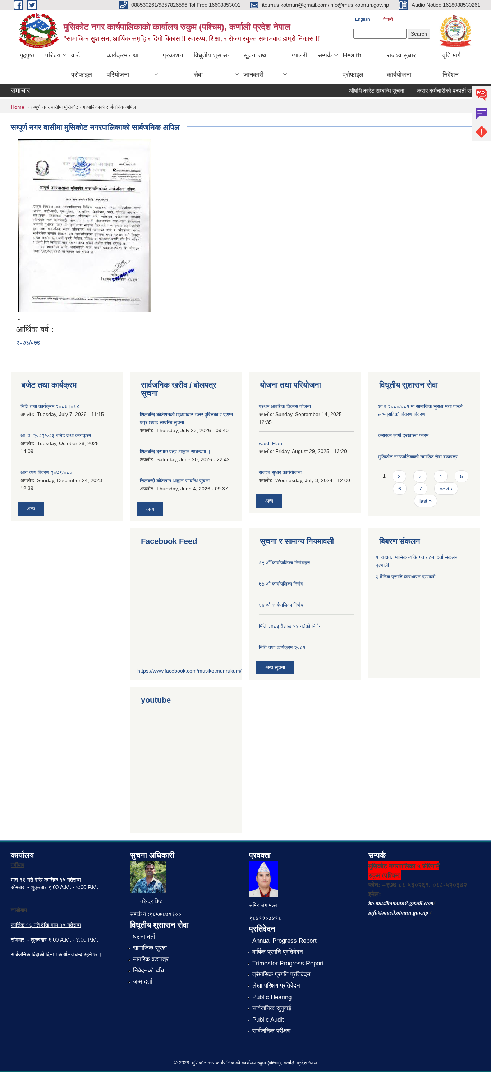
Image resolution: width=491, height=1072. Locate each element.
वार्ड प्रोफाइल (81, 65)
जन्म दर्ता (142, 981)
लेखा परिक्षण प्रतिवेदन (276, 985)
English (362, 19)
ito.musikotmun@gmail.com (400, 903)
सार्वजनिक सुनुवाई (271, 1008)
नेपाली (388, 19)
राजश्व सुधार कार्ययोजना (401, 65)
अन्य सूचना (275, 667)
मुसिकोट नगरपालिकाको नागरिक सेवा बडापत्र (418, 456)
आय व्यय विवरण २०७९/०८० (46, 472)
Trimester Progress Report (288, 963)
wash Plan (270, 443)
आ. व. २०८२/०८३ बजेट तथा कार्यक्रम (55, 435)
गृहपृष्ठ (27, 55)
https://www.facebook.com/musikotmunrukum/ (189, 671)
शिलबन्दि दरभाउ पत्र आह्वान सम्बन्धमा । (175, 451)
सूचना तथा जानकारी (255, 65)
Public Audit (268, 1019)
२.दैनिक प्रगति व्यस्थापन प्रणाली (405, 576)
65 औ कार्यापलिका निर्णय (281, 584)
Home (17, 107)
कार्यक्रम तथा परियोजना (122, 65)
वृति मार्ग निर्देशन (451, 65)
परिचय (52, 55)
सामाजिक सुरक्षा (150, 947)
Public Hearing (272, 997)
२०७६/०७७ (28, 342)
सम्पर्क (325, 55)
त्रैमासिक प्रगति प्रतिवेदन (281, 974)
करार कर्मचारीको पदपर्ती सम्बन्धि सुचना (448, 91)
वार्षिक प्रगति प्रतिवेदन (277, 951)
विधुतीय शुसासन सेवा (212, 65)
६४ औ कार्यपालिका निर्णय (281, 605)
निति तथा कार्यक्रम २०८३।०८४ (49, 406)
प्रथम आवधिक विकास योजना (285, 406)
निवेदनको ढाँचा (149, 970)
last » (425, 501)
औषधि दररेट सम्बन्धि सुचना (368, 91)
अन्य (31, 509)
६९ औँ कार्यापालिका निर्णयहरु (284, 562)
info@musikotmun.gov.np (398, 912)
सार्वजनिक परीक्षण (271, 1030)
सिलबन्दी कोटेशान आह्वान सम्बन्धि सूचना (175, 481)
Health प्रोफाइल (353, 65)
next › (446, 488)
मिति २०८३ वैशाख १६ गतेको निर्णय (290, 626)
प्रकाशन (173, 55)
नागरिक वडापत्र (151, 959)
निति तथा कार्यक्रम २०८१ (282, 647)
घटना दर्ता (144, 936)
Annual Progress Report (284, 940)
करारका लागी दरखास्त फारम (403, 435)
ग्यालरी (299, 55)
